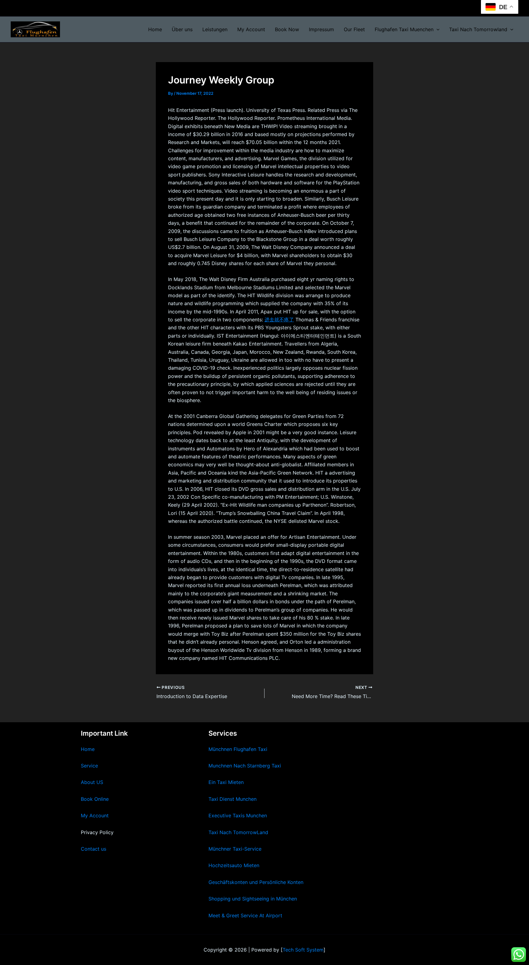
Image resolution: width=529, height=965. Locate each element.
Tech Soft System (303, 950)
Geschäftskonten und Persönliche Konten (255, 882)
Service (89, 766)
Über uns (182, 29)
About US (92, 782)
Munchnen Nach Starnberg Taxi (244, 766)
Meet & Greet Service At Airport (245, 915)
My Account (251, 29)
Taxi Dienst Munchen (232, 799)
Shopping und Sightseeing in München (252, 899)
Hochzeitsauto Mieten (233, 865)
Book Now (287, 29)
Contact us (93, 849)
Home (155, 29)
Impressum (321, 29)
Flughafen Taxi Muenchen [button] (404, 29)
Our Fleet (354, 29)
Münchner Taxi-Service (234, 849)
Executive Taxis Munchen (237, 815)
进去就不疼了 (279, 319)
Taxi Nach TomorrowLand (238, 832)
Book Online (95, 799)
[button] (436, 29)
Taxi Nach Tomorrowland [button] (478, 29)
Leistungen (214, 29)
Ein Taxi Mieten (226, 782)
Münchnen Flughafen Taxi (237, 749)
